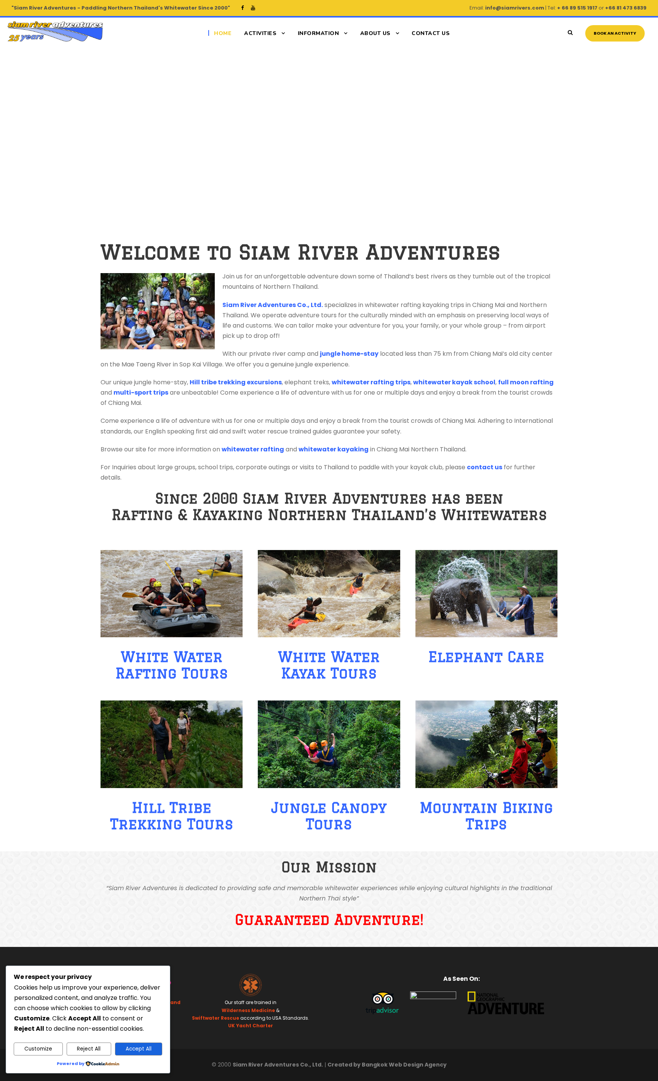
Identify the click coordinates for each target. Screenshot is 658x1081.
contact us (484, 467)
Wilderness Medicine (248, 1010)
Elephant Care (486, 657)
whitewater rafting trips (371, 382)
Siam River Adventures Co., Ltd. (272, 305)
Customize (38, 1048)
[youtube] (253, 7)
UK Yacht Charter (250, 1025)
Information (318, 33)
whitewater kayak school (454, 382)
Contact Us (431, 33)
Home (223, 33)
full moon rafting (526, 382)
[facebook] (242, 7)
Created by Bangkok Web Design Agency (387, 1064)
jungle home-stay (349, 353)
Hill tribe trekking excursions (236, 382)
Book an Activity (615, 33)
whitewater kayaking (334, 449)
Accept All (139, 1048)
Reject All (89, 1048)
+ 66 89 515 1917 (577, 7)
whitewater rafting (253, 449)
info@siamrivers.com (514, 7)
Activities (260, 33)
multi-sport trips (140, 392)
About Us (375, 33)
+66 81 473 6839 (626, 7)
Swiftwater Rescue (215, 1018)
